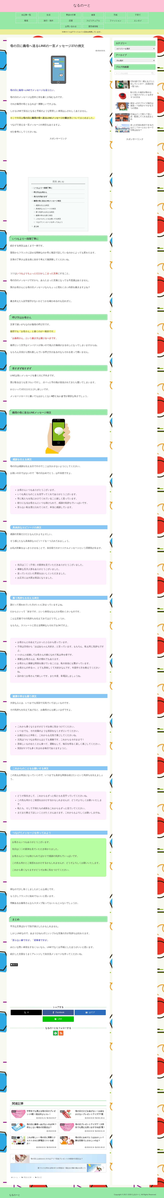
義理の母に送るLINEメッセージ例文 (47, 201)
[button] (152, 73)
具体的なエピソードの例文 (46, 209)
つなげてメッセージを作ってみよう (49, 222)
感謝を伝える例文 (42, 205)
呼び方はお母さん (40, 192)
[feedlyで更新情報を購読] (55, 1033)
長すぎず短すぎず (40, 196)
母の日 (15, 965)
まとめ (36, 226)
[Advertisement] (58, 157)
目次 (55, 181)
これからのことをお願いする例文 (48, 219)
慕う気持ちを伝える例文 (45, 212)
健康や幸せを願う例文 (44, 215)
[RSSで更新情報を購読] (61, 1033)
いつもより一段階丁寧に (43, 188)
